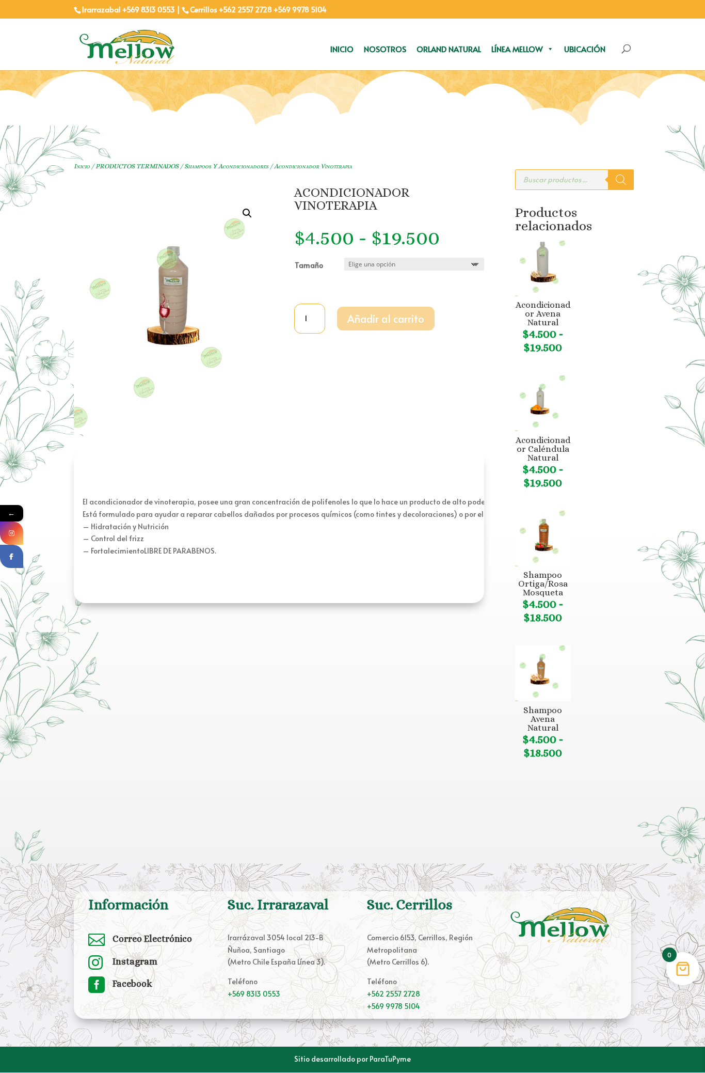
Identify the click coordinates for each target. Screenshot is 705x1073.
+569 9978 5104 (300, 9)
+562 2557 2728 (245, 9)
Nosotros (385, 48)
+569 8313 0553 (254, 994)
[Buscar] (621, 179)
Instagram (135, 961)
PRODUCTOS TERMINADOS (137, 166)
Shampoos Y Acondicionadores (226, 166)
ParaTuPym (388, 1059)
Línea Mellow (517, 48)
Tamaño (309, 265)
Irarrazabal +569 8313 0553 (128, 9)
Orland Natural (448, 48)
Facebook (132, 984)
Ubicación (584, 48)
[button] (247, 213)
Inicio (342, 48)
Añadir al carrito (385, 318)
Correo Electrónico (152, 939)
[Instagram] (11, 533)
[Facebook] (11, 556)
